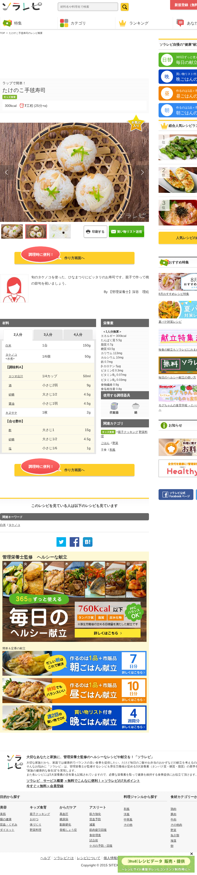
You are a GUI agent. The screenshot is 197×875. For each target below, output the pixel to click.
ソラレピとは (64, 858)
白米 (8, 345)
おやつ (34, 819)
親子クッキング (128, 432)
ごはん (105, 443)
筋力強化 (95, 814)
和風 (112, 449)
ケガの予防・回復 (100, 845)
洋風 (126, 814)
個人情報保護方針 (117, 858)
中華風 (128, 819)
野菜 (115, 443)
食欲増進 (95, 835)
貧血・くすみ (8, 824)
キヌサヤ (11, 412)
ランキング (138, 23)
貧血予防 (95, 819)
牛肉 (173, 819)
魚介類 (175, 835)
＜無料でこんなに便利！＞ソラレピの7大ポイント (102, 781)
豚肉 (173, 814)
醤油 (11, 403)
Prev (7, 172)
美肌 (3, 814)
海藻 (173, 840)
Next (142, 172)
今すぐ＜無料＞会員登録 (44, 786)
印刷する (98, 231)
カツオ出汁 (16, 376)
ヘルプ (45, 858)
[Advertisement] (74, 55)
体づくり (35, 824)
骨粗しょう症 (68, 830)
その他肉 (176, 824)
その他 (128, 824)
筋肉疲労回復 (98, 830)
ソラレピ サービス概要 (44, 781)
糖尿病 (64, 819)
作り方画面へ (57, 256)
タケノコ (11, 354)
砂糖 (11, 394)
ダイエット (7, 830)
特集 (18, 23)
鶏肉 (173, 809)
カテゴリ (78, 23)
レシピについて (88, 858)
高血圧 (64, 814)
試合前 (93, 840)
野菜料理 (35, 830)
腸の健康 (6, 819)
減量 (92, 824)
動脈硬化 (65, 824)
